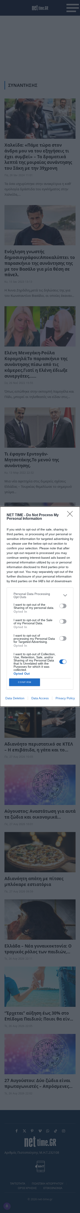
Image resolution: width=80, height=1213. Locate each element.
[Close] (71, 515)
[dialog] (40, 607)
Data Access (40, 698)
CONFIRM (24, 682)
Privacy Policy (65, 698)
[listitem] (40, 595)
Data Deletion (14, 698)
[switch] (62, 606)
